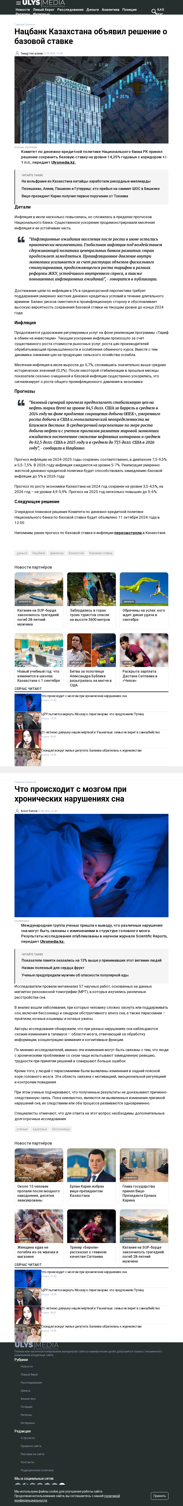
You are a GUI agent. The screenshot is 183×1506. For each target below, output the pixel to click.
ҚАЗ (160, 9)
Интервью (41, 14)
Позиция (129, 10)
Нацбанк (38, 553)
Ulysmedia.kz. (63, 162)
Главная (19, 24)
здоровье (40, 1129)
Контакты (27, 1462)
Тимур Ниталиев (32, 53)
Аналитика (110, 10)
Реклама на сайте (32, 1454)
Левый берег (43, 10)
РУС (160, 14)
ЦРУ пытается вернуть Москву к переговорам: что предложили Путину (92, 714)
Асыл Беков (29, 811)
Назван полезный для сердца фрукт (53, 968)
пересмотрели (128, 532)
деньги (22, 553)
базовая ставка (100, 553)
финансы (57, 553)
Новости (23, 10)
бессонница (61, 1129)
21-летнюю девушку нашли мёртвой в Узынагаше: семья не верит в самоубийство (100, 732)
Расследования (70, 10)
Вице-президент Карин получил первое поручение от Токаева (75, 196)
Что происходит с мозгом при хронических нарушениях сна (84, 696)
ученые (22, 1129)
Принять (160, 1496)
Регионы (23, 14)
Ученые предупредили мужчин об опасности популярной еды (75, 975)
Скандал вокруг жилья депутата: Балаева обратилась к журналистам (91, 750)
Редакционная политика (37, 1470)
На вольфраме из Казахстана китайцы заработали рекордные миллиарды (86, 181)
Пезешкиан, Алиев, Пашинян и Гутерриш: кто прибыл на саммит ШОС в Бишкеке (91, 189)
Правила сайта (31, 1446)
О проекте (28, 1438)
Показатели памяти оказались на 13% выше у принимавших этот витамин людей (92, 960)
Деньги (92, 10)
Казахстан (76, 553)
